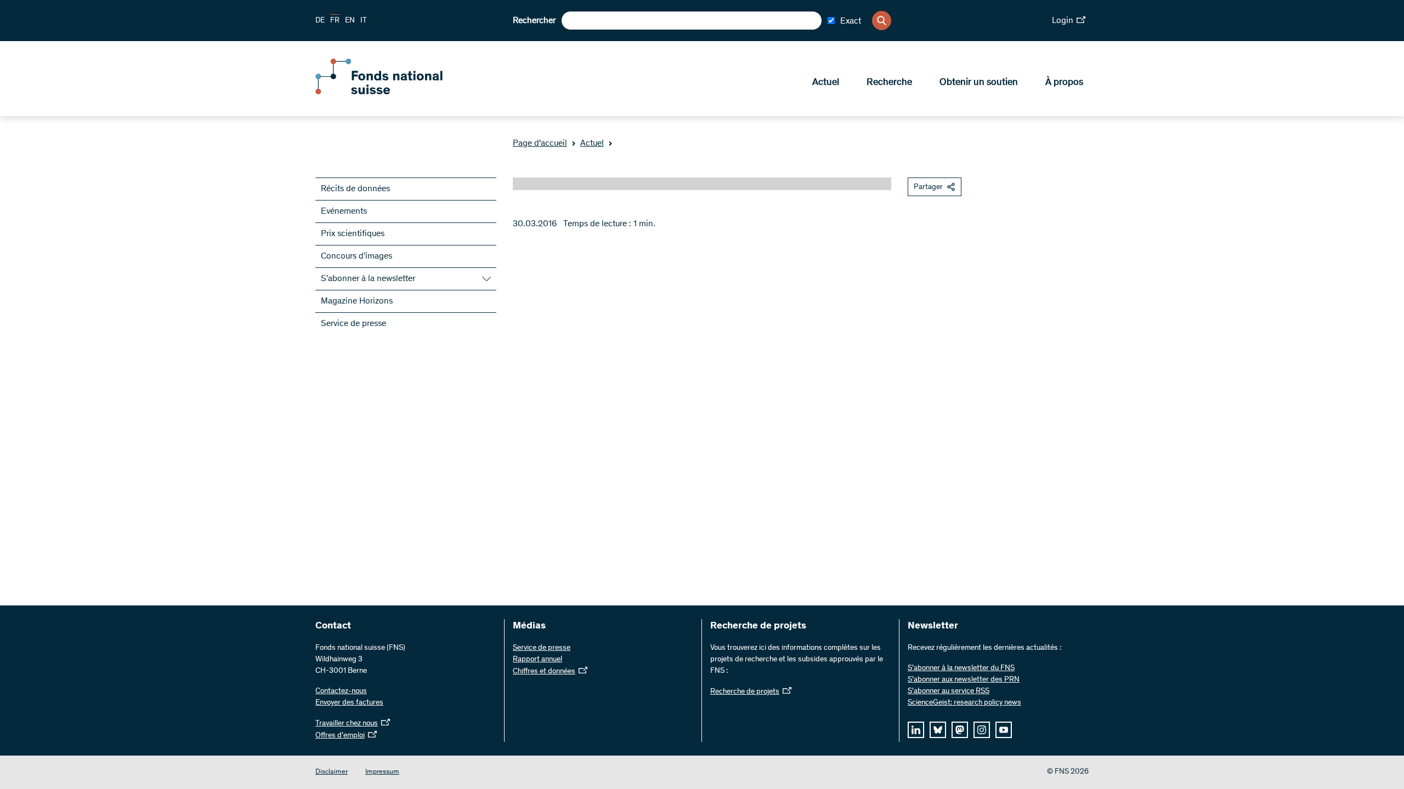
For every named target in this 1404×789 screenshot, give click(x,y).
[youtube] (1003, 730)
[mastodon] (960, 730)
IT (363, 21)
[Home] (394, 92)
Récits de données (355, 189)
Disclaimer (331, 772)
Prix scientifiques (352, 234)
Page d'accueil (540, 143)
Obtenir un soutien (978, 83)
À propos (1064, 83)
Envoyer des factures (349, 703)
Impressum (382, 772)
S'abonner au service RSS (948, 691)
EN (350, 21)
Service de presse (353, 323)
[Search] (881, 20)
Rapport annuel (537, 660)
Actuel (825, 83)
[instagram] (981, 730)
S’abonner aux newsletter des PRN (964, 680)
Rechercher (534, 20)
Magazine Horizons (357, 301)
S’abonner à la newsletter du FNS (961, 668)
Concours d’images (356, 256)
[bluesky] (938, 730)
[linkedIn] (916, 730)
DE (320, 21)
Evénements (344, 211)
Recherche (889, 83)
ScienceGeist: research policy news (964, 703)
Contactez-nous (341, 691)
